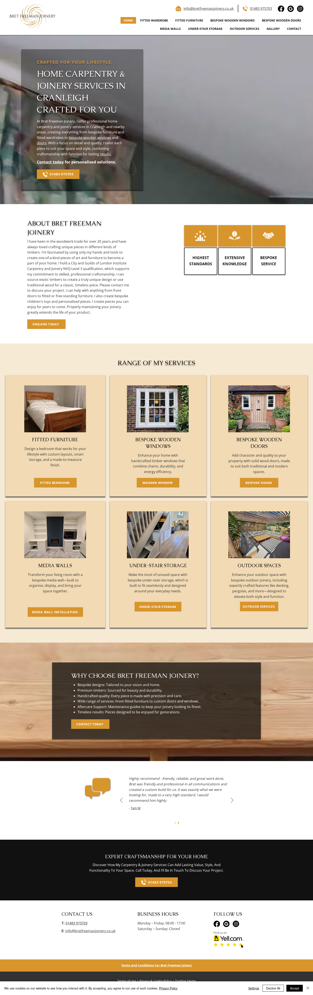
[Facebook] (281, 9)
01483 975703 (261, 8)
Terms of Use (126, 981)
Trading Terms (185, 981)
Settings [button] (253, 988)
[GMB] (290, 9)
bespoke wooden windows (90, 137)
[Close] (307, 988)
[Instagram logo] (236, 924)
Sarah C (151, 814)
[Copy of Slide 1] (178, 822)
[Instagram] (300, 9)
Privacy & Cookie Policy (155, 981)
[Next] (232, 800)
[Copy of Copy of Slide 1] (175, 822)
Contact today (50, 161)
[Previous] (121, 800)
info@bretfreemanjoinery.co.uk (90, 931)
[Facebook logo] (217, 924)
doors (41, 143)
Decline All (273, 988)
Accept (294, 988)
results (105, 154)
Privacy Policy (168, 988)
